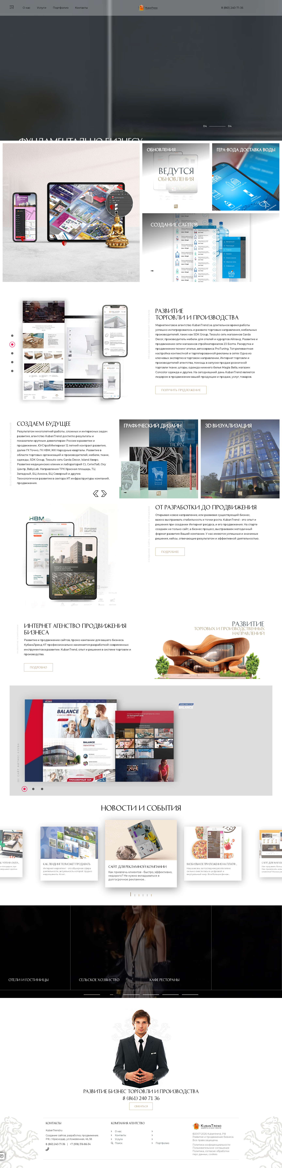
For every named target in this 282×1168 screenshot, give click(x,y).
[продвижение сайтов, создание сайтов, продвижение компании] (214, 1126)
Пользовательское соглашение (211, 1147)
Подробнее (170, 551)
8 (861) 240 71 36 (141, 1098)
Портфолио (61, 8)
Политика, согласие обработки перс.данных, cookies (211, 1153)
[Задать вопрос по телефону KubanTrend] (47, 1149)
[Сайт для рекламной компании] (141, 840)
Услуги (41, 8)
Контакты (81, 8)
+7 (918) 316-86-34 (80, 1144)
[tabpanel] (71, 212)
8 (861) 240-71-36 (232, 7)
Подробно (38, 667)
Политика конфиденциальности (211, 1144)
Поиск (118, 1143)
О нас (26, 8)
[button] (130, 895)
